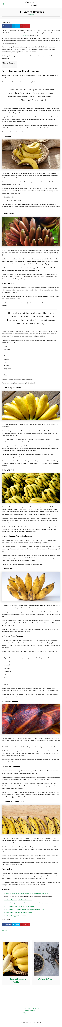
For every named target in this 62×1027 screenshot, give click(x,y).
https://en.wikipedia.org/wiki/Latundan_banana (18, 912)
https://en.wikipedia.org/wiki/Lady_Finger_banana (19, 906)
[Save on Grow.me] (32, 26)
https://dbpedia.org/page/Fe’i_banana (15, 916)
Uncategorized (4, 930)
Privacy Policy (27, 1008)
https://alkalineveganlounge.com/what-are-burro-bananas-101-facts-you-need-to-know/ (29, 903)
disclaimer (25, 35)
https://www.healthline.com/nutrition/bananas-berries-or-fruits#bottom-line (26, 893)
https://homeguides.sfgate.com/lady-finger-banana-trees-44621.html (24, 909)
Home (3, 932)
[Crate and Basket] (31, 4)
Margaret (32, 14)
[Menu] (3, 4)
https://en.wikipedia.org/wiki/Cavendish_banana (18, 900)
